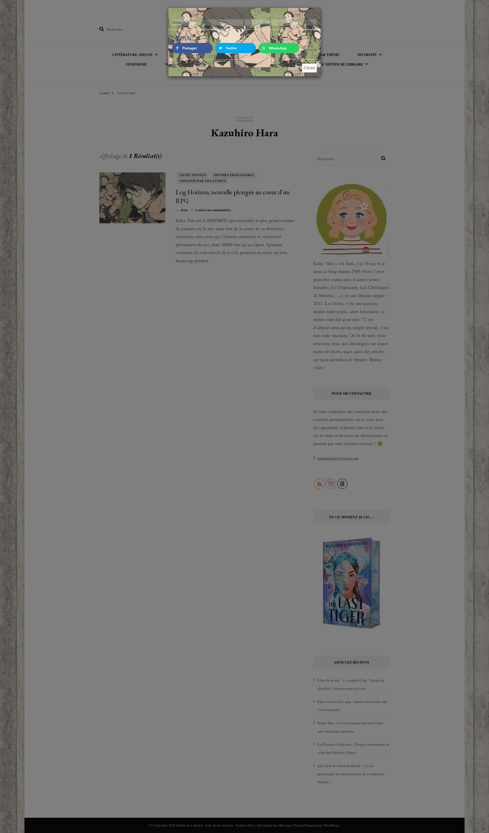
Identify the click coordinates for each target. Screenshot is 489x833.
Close (309, 67)
